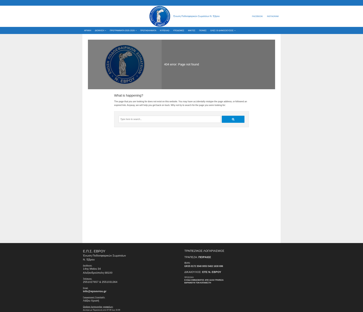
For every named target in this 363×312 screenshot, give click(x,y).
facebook (257, 16)
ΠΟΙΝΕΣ (203, 30)
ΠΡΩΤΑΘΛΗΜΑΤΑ (148, 30)
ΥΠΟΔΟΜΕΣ (178, 30)
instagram (273, 16)
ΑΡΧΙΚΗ (87, 30)
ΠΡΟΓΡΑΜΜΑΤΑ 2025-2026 (122, 30)
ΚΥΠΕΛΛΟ (164, 30)
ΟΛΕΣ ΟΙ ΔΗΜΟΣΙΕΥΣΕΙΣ (222, 30)
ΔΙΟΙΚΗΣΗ (99, 30)
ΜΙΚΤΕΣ (191, 30)
